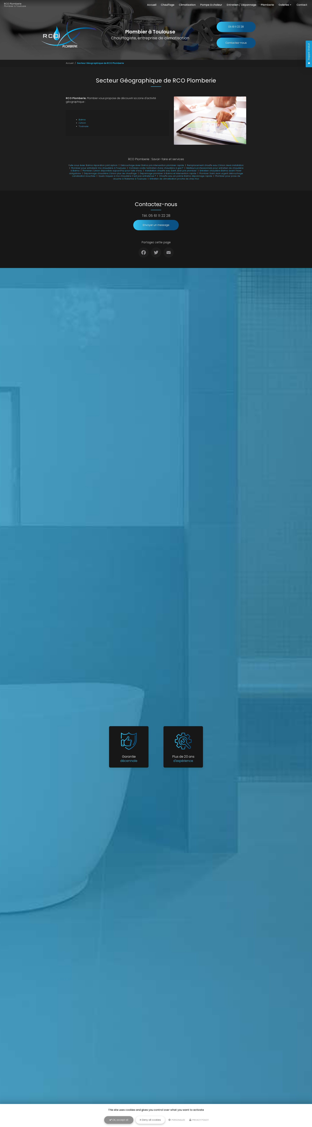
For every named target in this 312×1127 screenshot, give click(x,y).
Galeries (284, 5)
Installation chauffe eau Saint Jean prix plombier (171, 170)
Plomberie (267, 5)
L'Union (82, 122)
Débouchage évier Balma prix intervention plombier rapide (152, 165)
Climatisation (187, 5)
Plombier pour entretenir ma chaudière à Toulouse (98, 168)
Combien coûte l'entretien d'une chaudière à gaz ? (156, 168)
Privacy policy (200, 1119)
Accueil (151, 5)
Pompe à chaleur (211, 5)
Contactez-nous (236, 43)
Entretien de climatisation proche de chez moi (174, 178)
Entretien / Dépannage (241, 5)
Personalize (178, 1119)
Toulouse (83, 126)
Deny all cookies (151, 1119)
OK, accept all (120, 1119)
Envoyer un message (156, 225)
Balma (82, 119)
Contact (302, 5)
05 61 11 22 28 (236, 27)
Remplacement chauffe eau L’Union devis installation (215, 165)
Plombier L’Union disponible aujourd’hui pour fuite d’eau (112, 170)
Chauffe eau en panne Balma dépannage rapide (185, 176)
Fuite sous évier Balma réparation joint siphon (93, 165)
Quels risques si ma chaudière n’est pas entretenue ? (127, 176)
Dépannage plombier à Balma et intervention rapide (168, 173)
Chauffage (167, 5)
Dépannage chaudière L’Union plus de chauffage (110, 173)
